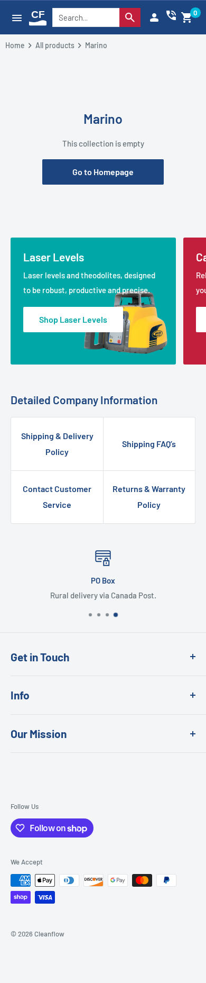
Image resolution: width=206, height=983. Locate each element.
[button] (187, 17)
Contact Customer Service (57, 496)
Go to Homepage (103, 172)
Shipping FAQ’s (149, 444)
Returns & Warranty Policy (149, 496)
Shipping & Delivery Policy (57, 444)
